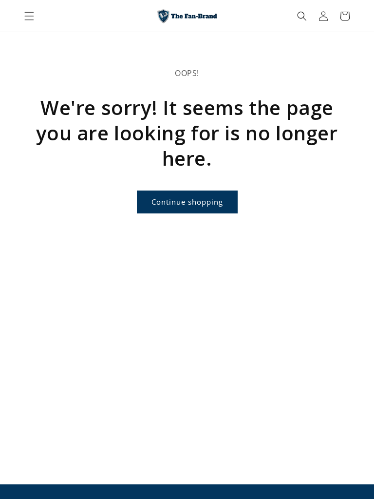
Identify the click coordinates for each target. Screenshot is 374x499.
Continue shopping (187, 202)
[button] (29, 16)
